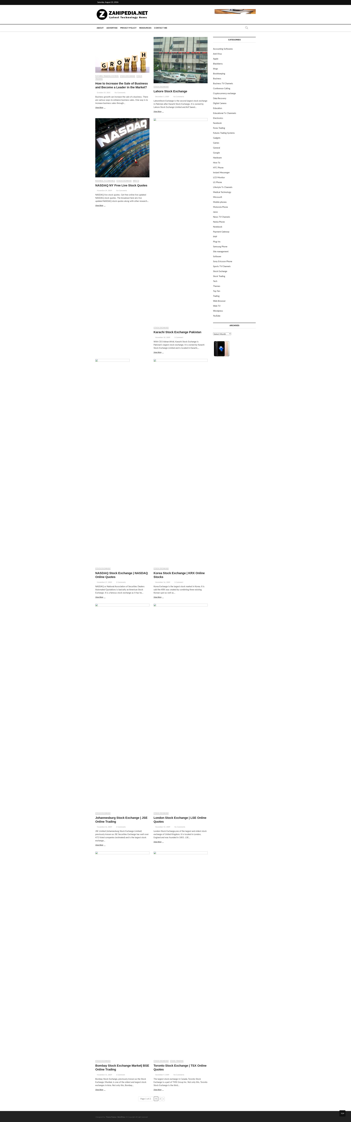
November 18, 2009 (162, 337)
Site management (220, 252)
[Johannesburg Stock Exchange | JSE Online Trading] (122, 707)
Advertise (112, 28)
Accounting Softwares (223, 49)
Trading (216, 296)
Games (216, 143)
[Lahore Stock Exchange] (181, 60)
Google (216, 153)
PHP (215, 237)
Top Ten (216, 291)
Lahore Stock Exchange (170, 91)
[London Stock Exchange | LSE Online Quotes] (181, 707)
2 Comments (121, 582)
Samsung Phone (220, 247)
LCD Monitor (219, 178)
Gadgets (216, 138)
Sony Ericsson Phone (222, 261)
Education (217, 108)
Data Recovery (219, 98)
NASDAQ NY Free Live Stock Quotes (121, 185)
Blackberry (218, 64)
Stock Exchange (127, 76)
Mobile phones (220, 202)
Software (217, 257)
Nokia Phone (219, 222)
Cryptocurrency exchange (224, 93)
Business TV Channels (105, 180)
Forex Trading (219, 128)
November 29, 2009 (104, 190)
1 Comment (178, 337)
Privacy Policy (128, 28)
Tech (215, 281)
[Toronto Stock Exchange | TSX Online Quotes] (181, 954)
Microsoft (217, 197)
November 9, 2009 (162, 1075)
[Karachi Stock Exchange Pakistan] (181, 221)
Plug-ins (216, 242)
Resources (145, 28)
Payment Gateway (221, 232)
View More (102, 107)
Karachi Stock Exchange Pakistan (177, 332)
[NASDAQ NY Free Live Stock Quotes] (122, 147)
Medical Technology (222, 192)
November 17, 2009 (104, 582)
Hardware (217, 158)
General (216, 148)
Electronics (218, 118)
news (215, 212)
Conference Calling (221, 89)
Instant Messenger (221, 173)
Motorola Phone (220, 207)
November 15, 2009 (162, 827)
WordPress (121, 1117)
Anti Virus (217, 54)
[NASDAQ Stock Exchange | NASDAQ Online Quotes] (122, 462)
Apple (215, 59)
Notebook (217, 227)
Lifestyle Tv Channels (222, 187)
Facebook (217, 123)
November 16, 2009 (162, 582)
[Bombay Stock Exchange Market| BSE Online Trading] (122, 954)
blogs (215, 69)
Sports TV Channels (222, 266)
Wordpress (218, 311)
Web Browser (219, 301)
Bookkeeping (219, 74)
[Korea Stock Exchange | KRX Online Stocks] (181, 462)
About (100, 28)
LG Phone (217, 182)
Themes (216, 286)
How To (216, 163)
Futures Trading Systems (107, 76)
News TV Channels (221, 217)
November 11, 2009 (104, 1075)
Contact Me (160, 28)
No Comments (119, 92)
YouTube (216, 316)
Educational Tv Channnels (224, 113)
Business (217, 79)
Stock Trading (177, 1061)
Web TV (136, 180)
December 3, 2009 (162, 96)
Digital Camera (219, 103)
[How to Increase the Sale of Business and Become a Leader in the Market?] (122, 55)
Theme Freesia (111, 1117)
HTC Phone (218, 168)
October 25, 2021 (103, 92)
